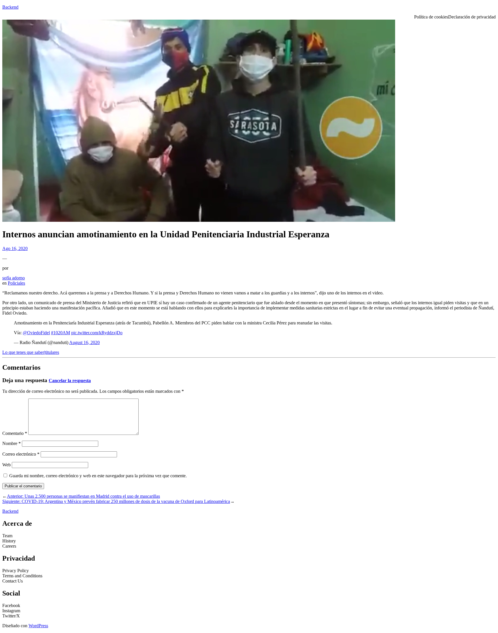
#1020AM (60, 332)
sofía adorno (13, 277)
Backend (10, 7)
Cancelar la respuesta (70, 380)
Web (6, 464)
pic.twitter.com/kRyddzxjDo (96, 332)
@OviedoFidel (36, 332)
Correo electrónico (20, 454)
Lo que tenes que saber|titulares (30, 352)
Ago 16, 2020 (15, 248)
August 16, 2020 (84, 342)
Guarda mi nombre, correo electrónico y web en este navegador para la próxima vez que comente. (98, 475)
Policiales (16, 283)
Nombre (11, 443)
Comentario (14, 433)
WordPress (38, 625)
